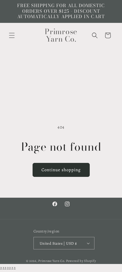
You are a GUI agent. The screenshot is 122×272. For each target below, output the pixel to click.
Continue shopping (61, 170)
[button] (11, 35)
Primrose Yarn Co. (51, 261)
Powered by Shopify (81, 261)
